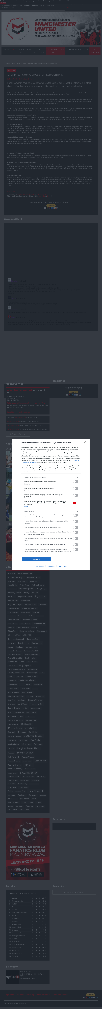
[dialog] (51, 504)
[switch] (75, 481)
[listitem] (51, 477)
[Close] (85, 443)
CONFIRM (36, 559)
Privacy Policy (62, 566)
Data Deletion (39, 566)
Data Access (51, 566)
